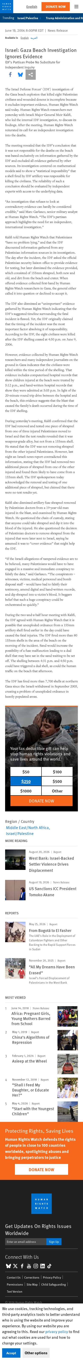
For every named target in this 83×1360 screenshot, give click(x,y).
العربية (33, 37)
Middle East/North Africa (27, 827)
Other (57, 791)
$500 (57, 781)
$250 (26, 781)
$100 (57, 771)
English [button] (31, 6)
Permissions (15, 1284)
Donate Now (56, 6)
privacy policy (56, 1331)
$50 (25, 771)
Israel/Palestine (27, 18)
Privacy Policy (52, 1277)
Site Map (32, 1284)
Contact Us (14, 1277)
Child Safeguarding (53, 1284)
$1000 (25, 791)
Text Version (14, 1291)
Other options (36, 1353)
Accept (11, 1352)
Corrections (31, 1277)
